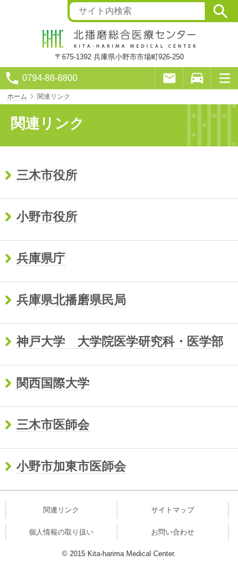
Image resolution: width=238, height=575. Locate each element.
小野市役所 (47, 216)
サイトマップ (172, 510)
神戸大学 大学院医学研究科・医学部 (120, 341)
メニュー (224, 78)
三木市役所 (47, 175)
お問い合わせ (172, 532)
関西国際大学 (53, 383)
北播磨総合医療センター (119, 39)
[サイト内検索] (220, 11)
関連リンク (61, 510)
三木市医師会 (53, 424)
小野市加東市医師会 (71, 466)
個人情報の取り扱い (61, 532)
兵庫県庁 (41, 258)
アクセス (196, 78)
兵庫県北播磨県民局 (71, 300)
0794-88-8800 (49, 78)
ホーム (17, 96)
